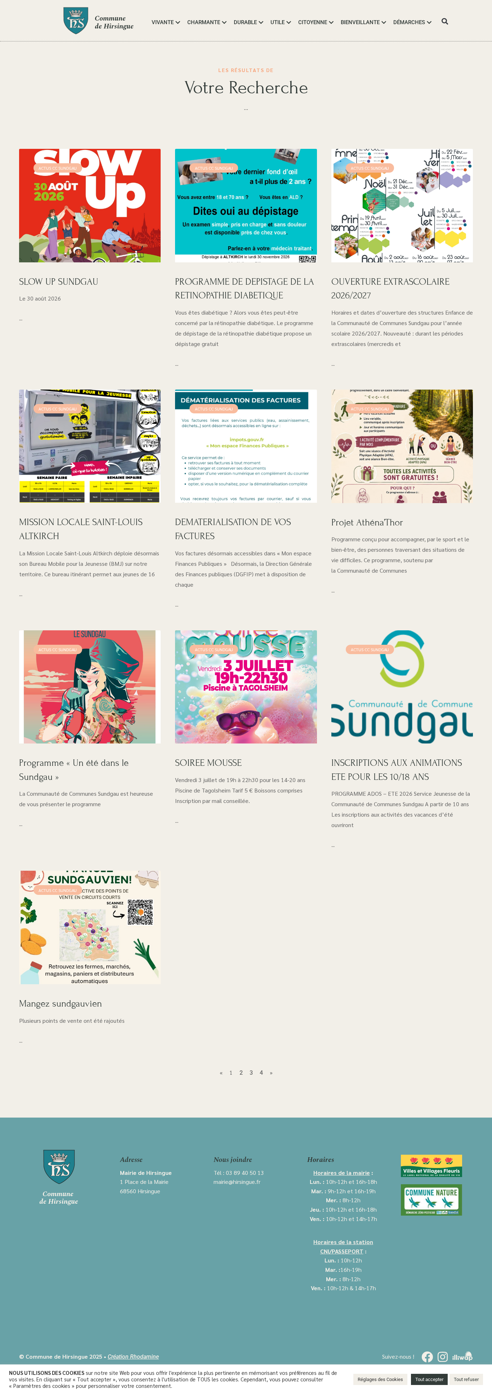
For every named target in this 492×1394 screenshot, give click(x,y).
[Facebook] (427, 1357)
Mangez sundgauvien (60, 1003)
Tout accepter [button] (429, 1379)
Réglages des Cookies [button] (380, 1379)
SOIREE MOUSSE (208, 762)
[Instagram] (442, 1357)
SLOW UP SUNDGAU (58, 281)
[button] (445, 21)
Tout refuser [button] (466, 1379)
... (20, 318)
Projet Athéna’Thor (367, 522)
